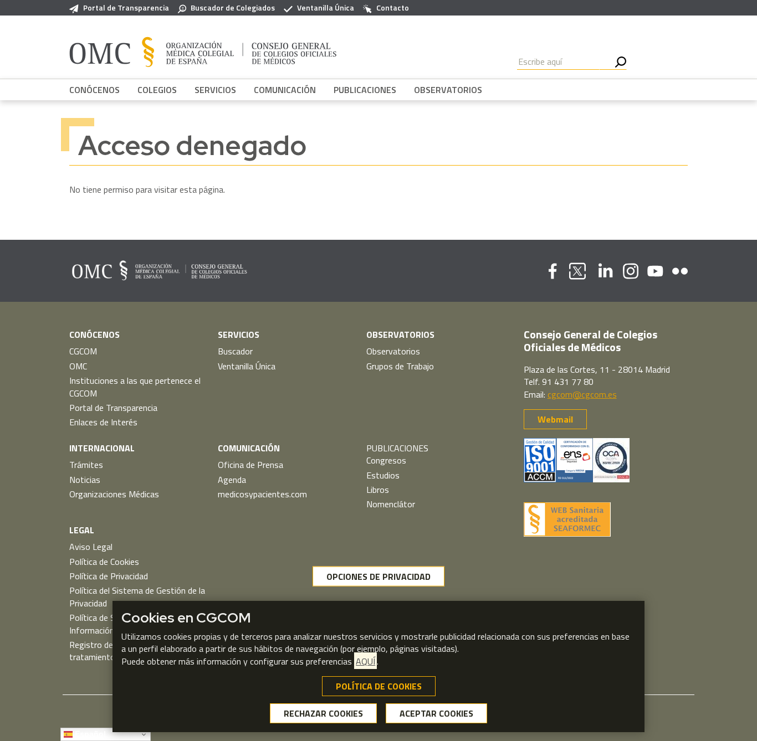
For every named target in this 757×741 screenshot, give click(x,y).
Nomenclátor (390, 504)
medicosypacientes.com (262, 494)
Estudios (383, 475)
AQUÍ (365, 661)
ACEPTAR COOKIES (436, 713)
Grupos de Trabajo (400, 366)
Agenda (232, 479)
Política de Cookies (104, 561)
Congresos (386, 460)
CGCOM (83, 351)
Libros (377, 489)
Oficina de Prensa (250, 464)
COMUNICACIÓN (285, 89)
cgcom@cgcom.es (582, 394)
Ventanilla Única (325, 7)
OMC (78, 366)
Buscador (235, 351)
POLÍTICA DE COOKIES (379, 686)
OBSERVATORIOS (448, 89)
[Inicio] (203, 51)
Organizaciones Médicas (114, 494)
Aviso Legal (90, 546)
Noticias (84, 479)
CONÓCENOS (94, 89)
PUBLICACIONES (365, 89)
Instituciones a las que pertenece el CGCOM (135, 386)
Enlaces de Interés (103, 422)
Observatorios (393, 351)
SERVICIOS (215, 89)
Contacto (392, 7)
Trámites (86, 464)
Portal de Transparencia (126, 7)
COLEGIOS (157, 89)
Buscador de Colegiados (233, 7)
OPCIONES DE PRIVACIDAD (378, 576)
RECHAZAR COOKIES (323, 713)
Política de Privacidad (108, 576)
